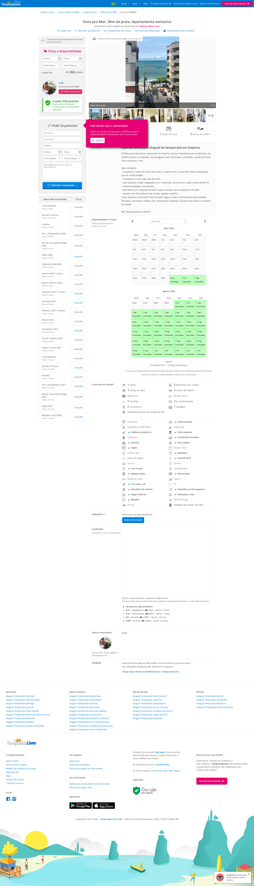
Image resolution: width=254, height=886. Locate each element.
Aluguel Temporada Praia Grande (22, 711)
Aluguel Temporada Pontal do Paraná (214, 707)
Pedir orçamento (72, 91)
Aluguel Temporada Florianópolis (85, 699)
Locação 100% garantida (65, 101)
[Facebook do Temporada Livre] (9, 799)
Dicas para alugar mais (80, 787)
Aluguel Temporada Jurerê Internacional (89, 722)
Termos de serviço (15, 779)
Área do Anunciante (209, 3)
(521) (90, 12)
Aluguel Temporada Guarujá (20, 707)
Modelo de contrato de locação (21, 768)
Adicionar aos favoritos (88, 30)
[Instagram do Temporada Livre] (14, 799)
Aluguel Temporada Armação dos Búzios (153, 711)
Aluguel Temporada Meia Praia (84, 707)
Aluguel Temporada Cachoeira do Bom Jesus (91, 725)
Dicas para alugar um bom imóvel (86, 768)
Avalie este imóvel (133, 519)
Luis (61, 82)
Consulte (78, 207)
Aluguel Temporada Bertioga (20, 703)
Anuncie (235, 3)
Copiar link (65, 30)
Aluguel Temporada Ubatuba (20, 696)
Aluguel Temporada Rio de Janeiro (150, 696)
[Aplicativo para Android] (80, 808)
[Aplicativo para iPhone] (103, 808)
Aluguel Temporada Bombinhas (85, 696)
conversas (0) (187, 3)
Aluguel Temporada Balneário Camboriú (89, 718)
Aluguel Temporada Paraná (209, 696)
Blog (145, 3)
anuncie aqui (162, 764)
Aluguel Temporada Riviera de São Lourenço (28, 714)
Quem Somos (12, 761)
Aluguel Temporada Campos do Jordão (25, 725)
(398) (109, 12)
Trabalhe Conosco (15, 783)
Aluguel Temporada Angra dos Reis (150, 714)
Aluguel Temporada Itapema (83, 703)
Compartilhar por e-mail (119, 30)
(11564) (47, 12)
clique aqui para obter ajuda (166, 770)
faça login (160, 752)
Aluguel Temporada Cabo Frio (147, 699)
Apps (135, 3)
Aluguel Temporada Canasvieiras (85, 714)
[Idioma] (115, 3)
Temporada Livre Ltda (111, 819)
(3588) (68, 12)
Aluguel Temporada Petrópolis (148, 718)
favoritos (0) (162, 3)
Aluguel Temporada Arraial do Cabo (150, 707)
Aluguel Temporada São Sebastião (23, 699)
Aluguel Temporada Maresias (20, 718)
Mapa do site (12, 772)
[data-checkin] (52, 58)
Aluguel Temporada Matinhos (211, 703)
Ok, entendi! (97, 140)
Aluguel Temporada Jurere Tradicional (88, 729)
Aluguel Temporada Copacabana (149, 703)
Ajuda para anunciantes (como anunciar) (89, 783)
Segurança (74, 761)
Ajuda (124, 3)
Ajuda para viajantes (79, 764)
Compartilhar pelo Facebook (180, 30)
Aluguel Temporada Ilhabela (20, 722)
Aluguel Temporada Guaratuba (211, 699)
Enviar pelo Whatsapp (148, 30)
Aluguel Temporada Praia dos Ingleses (88, 711)
